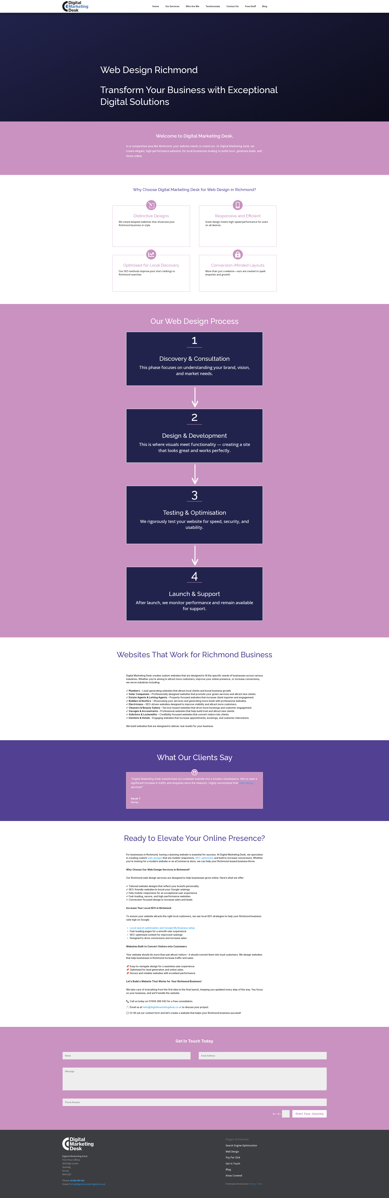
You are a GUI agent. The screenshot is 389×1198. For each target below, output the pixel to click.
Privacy (253, 1184)
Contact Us (232, 6)
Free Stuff (250, 6)
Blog (264, 6)
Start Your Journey (309, 1114)
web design (246, 783)
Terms (260, 1184)
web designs (155, 857)
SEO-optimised (204, 857)
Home (155, 6)
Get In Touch (233, 1163)
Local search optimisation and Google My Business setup (162, 927)
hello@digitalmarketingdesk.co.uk (87, 1184)
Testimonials (213, 6)
